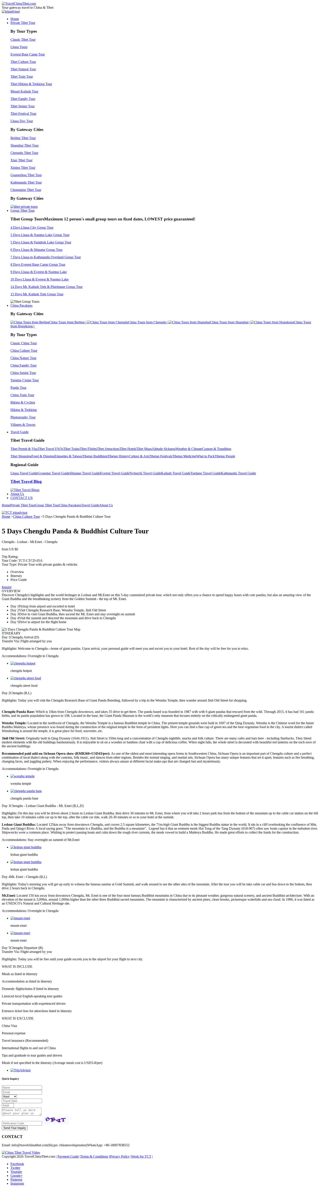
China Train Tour (22, 395)
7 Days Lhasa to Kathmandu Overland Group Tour (45, 257)
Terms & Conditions (94, 1156)
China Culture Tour (23, 350)
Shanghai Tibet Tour (24, 145)
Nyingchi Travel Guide (145, 473)
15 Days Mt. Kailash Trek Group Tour (36, 294)
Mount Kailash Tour (24, 91)
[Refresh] (55, 1120)
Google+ (16, 1175)
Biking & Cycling (22, 402)
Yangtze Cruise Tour (24, 380)
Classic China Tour (23, 343)
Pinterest (16, 1179)
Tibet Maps (144, 449)
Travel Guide (19, 432)
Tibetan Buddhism (95, 456)
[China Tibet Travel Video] (21, 1152)
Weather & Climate (189, 449)
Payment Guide (68, 1156)
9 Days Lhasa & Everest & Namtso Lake (38, 272)
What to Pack (205, 456)
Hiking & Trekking (23, 410)
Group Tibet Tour (22, 210)
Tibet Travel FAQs (50, 449)
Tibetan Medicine (184, 456)
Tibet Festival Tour (23, 113)
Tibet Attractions (108, 449)
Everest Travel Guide (114, 473)
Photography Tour (22, 417)
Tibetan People (225, 456)
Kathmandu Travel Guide (238, 473)
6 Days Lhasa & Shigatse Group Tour (36, 250)
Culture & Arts (139, 456)
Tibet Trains (71, 449)
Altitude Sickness (164, 449)
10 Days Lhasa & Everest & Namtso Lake (39, 279)
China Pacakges (21, 305)
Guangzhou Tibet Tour (26, 175)
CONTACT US (21, 498)
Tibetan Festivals (160, 456)
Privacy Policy (120, 1156)
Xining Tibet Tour (22, 167)
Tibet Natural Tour (23, 69)
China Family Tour (23, 365)
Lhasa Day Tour (21, 121)
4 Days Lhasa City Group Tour (31, 227)
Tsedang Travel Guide (205, 473)
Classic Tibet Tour (22, 39)
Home (14, 19)
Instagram (17, 1183)
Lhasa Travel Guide (24, 473)
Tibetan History (118, 456)
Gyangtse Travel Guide (54, 473)
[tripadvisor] (11, 11)
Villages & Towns (22, 424)
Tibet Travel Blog (26, 481)
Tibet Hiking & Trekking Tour (31, 84)
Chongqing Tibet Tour (25, 190)
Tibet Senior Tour (22, 106)
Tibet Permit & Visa (24, 449)
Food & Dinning (43, 456)
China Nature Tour (23, 358)
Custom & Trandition (216, 449)
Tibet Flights (88, 449)
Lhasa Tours (18, 47)
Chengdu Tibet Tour (24, 153)
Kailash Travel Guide (175, 473)
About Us (17, 494)
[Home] (19, 3)
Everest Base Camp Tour (27, 54)
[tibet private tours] (24, 206)
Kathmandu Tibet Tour (26, 182)
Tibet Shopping (21, 456)
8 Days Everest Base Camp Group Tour (37, 264)
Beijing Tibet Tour (23, 138)
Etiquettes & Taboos (68, 456)
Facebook (17, 1164)
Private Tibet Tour (22, 23)
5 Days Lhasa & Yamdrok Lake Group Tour (40, 242)
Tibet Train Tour (21, 76)
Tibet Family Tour (22, 99)
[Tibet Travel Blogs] (24, 490)
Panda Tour (18, 387)
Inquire (7, 587)
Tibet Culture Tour (23, 62)
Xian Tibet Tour (21, 160)
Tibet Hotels (128, 449)
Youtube (16, 1172)
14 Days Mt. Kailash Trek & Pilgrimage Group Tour (46, 287)
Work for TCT (141, 1156)
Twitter (15, 1168)
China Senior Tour (23, 373)
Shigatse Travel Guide (85, 473)
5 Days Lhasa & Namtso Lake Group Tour (39, 235)
